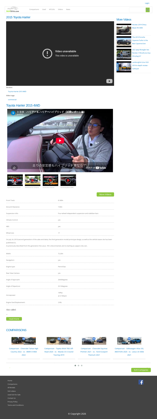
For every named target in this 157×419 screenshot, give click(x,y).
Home (10, 380)
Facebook (141, 382)
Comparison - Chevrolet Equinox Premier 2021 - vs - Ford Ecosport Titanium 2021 (94, 351)
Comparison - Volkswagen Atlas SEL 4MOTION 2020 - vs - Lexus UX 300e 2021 (129, 351)
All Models (11, 387)
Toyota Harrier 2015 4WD (17, 91)
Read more (15, 318)
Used (44, 9)
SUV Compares (141, 369)
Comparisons (34, 9)
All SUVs (52, 9)
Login (147, 3)
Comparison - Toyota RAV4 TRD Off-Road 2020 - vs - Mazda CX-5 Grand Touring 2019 (58, 351)
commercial (12, 99)
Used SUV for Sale (14, 395)
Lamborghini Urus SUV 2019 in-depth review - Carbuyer (140, 65)
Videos (60, 9)
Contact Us (12, 398)
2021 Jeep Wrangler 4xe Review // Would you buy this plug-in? (141, 53)
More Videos (105, 194)
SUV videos (12, 391)
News (68, 9)
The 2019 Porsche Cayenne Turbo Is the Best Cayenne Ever (140, 40)
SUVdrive (14, 10)
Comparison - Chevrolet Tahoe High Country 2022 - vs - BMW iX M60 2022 (23, 351)
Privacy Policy (13, 402)
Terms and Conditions (16, 405)
